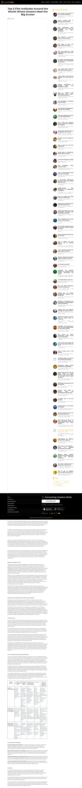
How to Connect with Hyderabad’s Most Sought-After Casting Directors (65, 94)
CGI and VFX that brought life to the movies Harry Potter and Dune (65, 344)
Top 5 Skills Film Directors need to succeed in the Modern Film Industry (65, 123)
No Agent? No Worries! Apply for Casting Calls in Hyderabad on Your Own (65, 60)
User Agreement (12, 501)
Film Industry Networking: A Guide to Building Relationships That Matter (65, 447)
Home (42, 2)
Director (66, 481)
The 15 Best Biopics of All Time (65, 279)
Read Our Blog (67, 2)
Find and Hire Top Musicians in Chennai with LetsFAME (65, 109)
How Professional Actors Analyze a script (65, 166)
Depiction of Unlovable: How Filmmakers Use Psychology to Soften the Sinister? (65, 302)
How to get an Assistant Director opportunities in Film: (65, 472)
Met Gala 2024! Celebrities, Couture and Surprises (65, 286)
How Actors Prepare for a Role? (65, 159)
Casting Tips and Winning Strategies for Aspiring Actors (65, 310)
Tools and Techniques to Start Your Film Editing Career (65, 116)
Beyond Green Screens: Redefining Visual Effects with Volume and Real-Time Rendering (65, 456)
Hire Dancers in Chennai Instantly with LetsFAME (65, 37)
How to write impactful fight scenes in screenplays (65, 173)
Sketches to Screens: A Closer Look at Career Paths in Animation (65, 318)
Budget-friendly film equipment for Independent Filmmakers (65, 189)
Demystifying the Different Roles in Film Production (65, 439)
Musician (57, 481)
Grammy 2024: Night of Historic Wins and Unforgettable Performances (65, 391)
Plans (60, 2)
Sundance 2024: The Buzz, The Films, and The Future (65, 413)
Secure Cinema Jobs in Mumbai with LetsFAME (65, 21)
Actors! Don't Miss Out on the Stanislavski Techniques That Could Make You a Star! (65, 212)
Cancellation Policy (12, 507)
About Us (48, 2)
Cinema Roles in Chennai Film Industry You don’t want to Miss (65, 77)
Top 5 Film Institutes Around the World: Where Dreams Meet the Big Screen (65, 430)
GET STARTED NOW (51, 501)
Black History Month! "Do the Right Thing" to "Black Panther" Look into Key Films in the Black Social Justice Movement (65, 375)
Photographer (58, 484)
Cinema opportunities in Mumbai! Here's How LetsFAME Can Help (65, 85)
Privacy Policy (11, 503)
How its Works (54, 2)
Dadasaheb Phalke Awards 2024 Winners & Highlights (65, 366)
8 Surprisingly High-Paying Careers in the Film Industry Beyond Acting (65, 181)
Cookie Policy (11, 509)
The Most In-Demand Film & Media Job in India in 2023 (65, 464)
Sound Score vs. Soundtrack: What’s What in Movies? (65, 153)
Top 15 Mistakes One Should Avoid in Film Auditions (65, 219)
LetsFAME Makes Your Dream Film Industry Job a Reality (65, 359)
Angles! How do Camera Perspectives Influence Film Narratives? (65, 294)
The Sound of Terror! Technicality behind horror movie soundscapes (65, 335)
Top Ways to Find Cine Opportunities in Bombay (65, 45)
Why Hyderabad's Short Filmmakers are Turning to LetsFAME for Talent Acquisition (65, 29)
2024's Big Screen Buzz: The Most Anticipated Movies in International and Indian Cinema (65, 422)
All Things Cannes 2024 (64, 264)
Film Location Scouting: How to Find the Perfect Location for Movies (65, 227)
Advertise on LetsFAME (13, 512)
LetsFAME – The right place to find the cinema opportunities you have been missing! (65, 327)
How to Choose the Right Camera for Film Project (65, 197)
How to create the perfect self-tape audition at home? (65, 250)
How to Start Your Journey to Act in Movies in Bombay (65, 14)
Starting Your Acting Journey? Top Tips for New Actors (65, 204)
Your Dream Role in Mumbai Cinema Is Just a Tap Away (65, 69)
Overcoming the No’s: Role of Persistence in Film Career (65, 131)
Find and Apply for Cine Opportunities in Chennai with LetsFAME (65, 52)
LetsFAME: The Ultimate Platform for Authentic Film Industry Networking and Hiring (65, 272)
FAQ (73, 2)
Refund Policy (11, 505)
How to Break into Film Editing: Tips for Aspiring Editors (65, 243)
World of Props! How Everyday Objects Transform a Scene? (65, 258)
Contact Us (77, 2)
